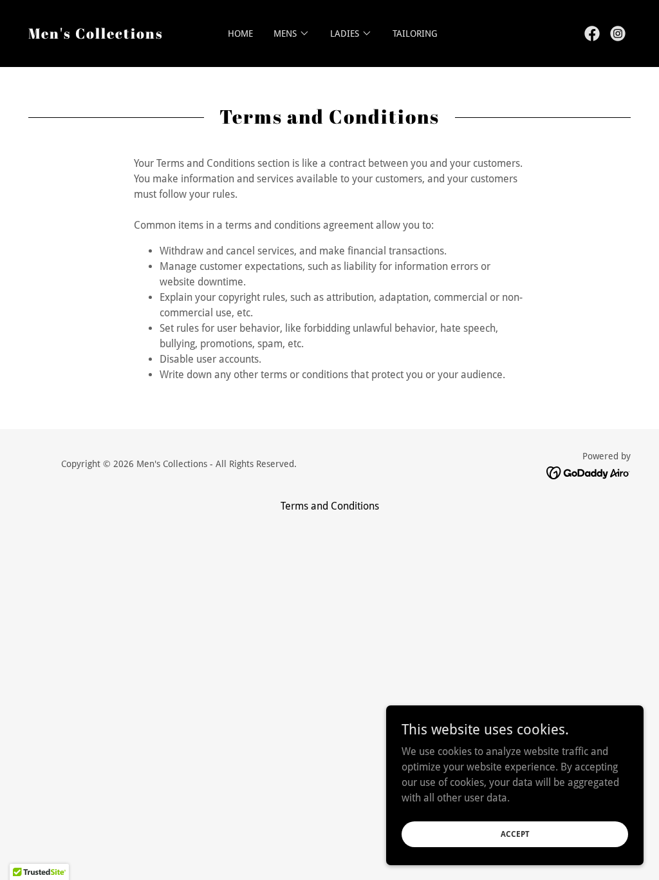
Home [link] (240, 33)
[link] (95, 35)
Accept (515, 833)
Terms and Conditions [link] (330, 506)
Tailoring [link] (415, 33)
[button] (292, 33)
